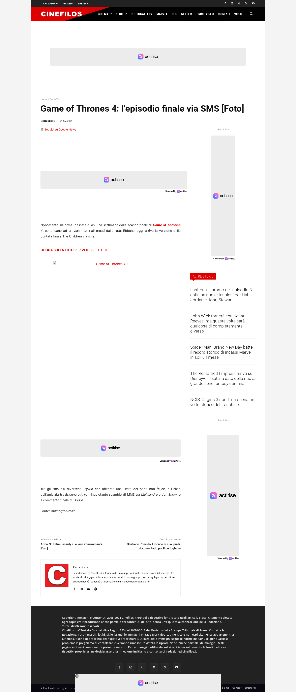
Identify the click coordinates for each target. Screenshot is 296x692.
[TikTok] (239, 3)
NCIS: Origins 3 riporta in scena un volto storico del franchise (222, 402)
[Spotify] (95, 587)
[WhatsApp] (148, 131)
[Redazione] (56, 578)
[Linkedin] (157, 131)
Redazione (49, 120)
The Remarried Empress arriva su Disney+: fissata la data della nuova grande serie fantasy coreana (223, 378)
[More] (176, 131)
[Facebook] (225, 3)
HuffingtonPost (63, 511)
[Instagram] (232, 3)
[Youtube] (253, 3)
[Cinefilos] (63, 14)
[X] (246, 3)
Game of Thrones (167, 225)
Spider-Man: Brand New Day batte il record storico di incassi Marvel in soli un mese (221, 352)
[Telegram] (166, 131)
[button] (251, 14)
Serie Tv (54, 99)
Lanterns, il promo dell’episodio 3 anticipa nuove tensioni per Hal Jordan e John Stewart (221, 294)
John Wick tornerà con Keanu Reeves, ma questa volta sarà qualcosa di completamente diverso (217, 324)
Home (43, 99)
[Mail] (154, 667)
